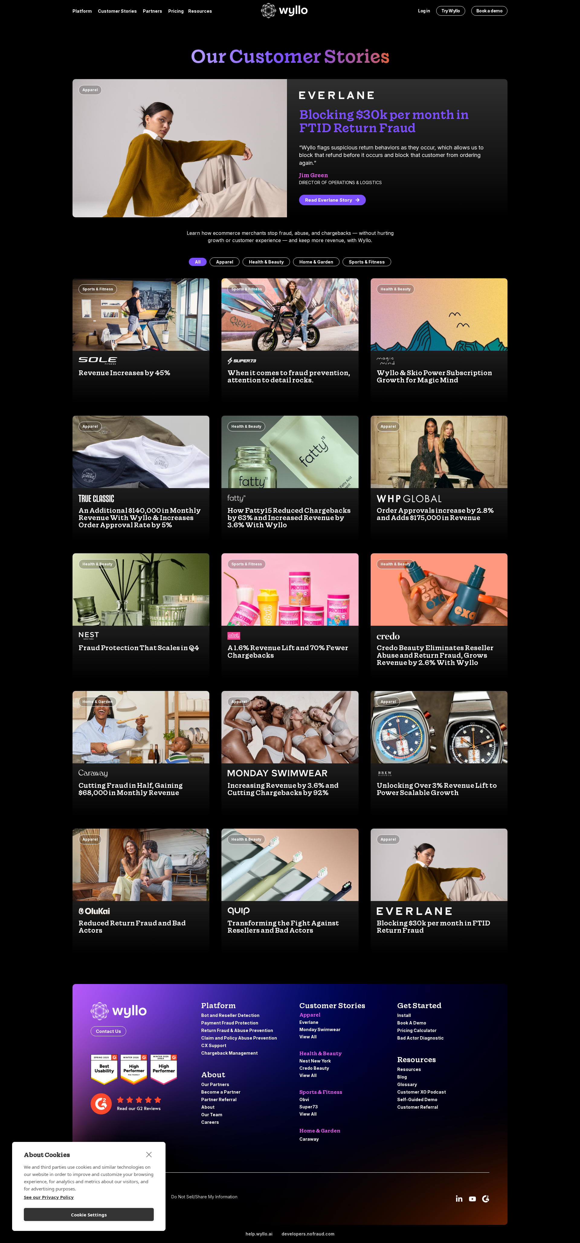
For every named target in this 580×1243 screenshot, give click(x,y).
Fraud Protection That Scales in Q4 (139, 647)
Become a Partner (220, 1091)
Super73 (308, 1106)
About (207, 1107)
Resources (416, 1060)
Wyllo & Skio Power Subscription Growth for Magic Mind (434, 376)
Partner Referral (219, 1099)
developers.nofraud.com (308, 1233)
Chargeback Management (230, 1053)
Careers (210, 1122)
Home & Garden (316, 261)
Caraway (309, 1139)
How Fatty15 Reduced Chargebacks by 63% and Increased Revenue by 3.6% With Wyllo (289, 517)
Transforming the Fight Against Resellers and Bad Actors (283, 927)
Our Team (211, 1114)
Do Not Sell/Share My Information (204, 1196)
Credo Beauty (314, 1068)
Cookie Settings (89, 1215)
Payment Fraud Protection (230, 1022)
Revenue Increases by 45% (124, 372)
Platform (218, 1006)
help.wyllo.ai (259, 1233)
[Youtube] (472, 1199)
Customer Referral (417, 1107)
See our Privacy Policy (49, 1197)
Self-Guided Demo (417, 1099)
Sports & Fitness (367, 261)
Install (404, 1015)
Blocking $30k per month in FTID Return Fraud (433, 927)
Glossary (407, 1084)
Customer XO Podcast (421, 1091)
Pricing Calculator (417, 1030)
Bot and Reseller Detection (230, 1015)
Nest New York (315, 1060)
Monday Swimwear (319, 1029)
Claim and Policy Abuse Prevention (239, 1037)
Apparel (90, 90)
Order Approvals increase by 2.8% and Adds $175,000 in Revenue (435, 514)
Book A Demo (411, 1022)
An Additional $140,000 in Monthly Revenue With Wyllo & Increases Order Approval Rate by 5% (140, 517)
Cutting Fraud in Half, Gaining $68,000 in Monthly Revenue (131, 789)
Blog (402, 1076)
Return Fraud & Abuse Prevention (237, 1030)
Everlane (308, 1022)
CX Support (214, 1045)
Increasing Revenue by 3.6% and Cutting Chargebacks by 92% (283, 789)
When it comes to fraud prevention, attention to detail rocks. (288, 376)
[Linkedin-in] (459, 1199)
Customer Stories (332, 1006)
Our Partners (215, 1084)
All (198, 261)
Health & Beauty (266, 261)
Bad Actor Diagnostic (420, 1037)
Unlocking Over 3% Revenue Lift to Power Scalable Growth (437, 789)
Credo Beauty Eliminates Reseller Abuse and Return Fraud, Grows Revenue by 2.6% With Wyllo (435, 655)
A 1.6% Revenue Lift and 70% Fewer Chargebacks (287, 651)
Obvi (304, 1099)
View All (308, 1036)
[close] (149, 1154)
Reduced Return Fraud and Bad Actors (132, 927)
